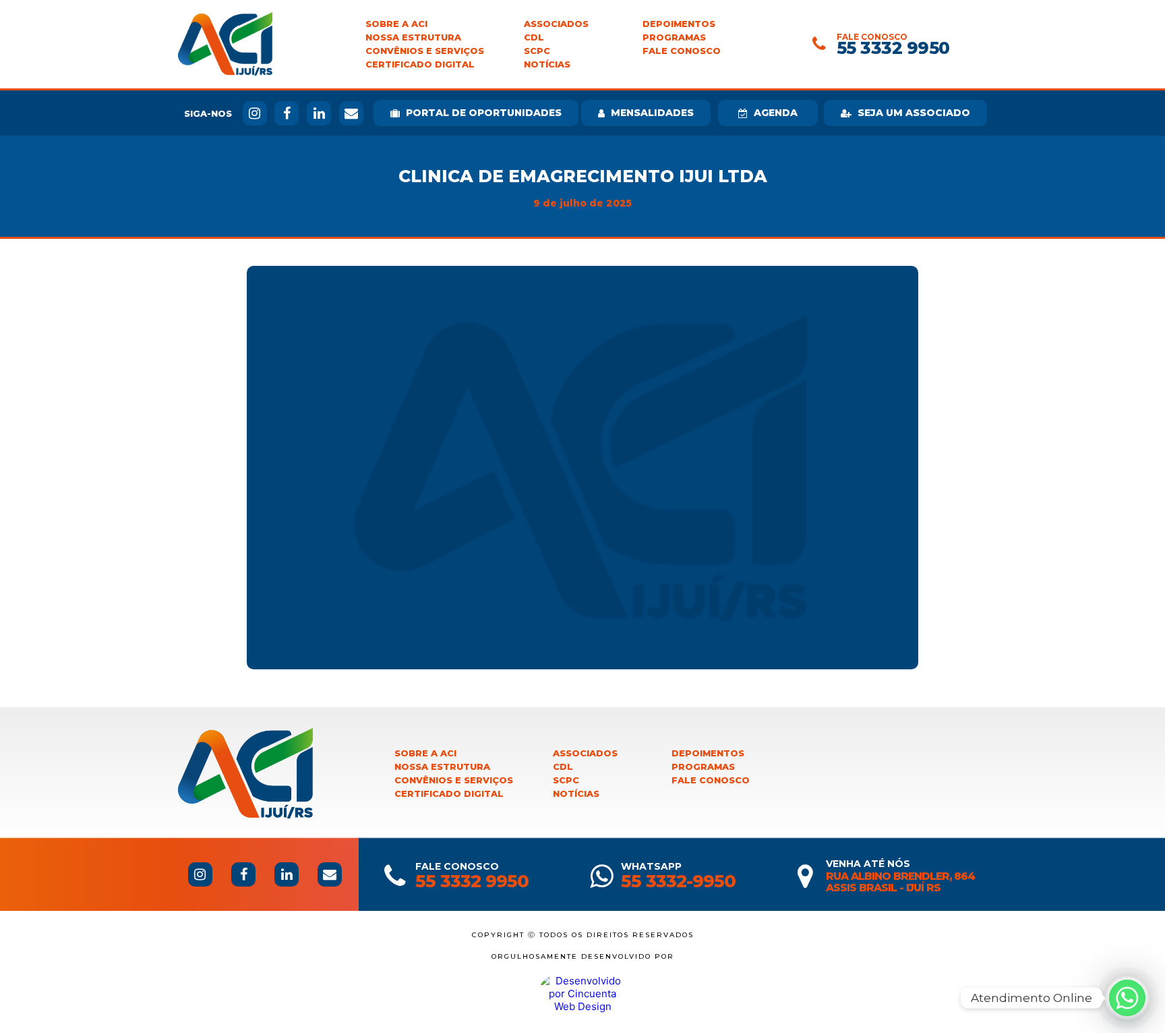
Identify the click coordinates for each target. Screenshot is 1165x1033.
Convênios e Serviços (424, 51)
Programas (674, 37)
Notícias (547, 64)
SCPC (537, 51)
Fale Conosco (682, 51)
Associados (556, 24)
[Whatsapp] (1127, 998)
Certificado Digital (420, 64)
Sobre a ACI (396, 24)
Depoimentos (679, 24)
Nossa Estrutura (413, 37)
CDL (534, 37)
